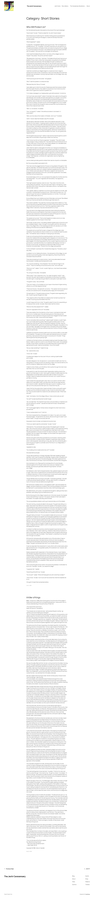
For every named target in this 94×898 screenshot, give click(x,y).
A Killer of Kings (33, 597)
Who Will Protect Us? (36, 27)
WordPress (88, 894)
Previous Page (9, 868)
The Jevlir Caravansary (34, 6)
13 (87, 868)
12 (86, 868)
